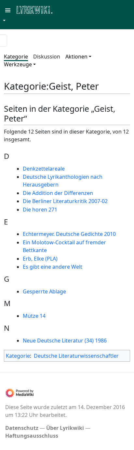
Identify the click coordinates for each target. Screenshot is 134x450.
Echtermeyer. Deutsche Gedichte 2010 (69, 234)
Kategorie (16, 56)
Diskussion (46, 56)
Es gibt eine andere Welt (52, 266)
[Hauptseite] (66, 9)
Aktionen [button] (76, 56)
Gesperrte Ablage (44, 291)
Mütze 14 (34, 315)
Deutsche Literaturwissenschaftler (76, 355)
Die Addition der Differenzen (58, 193)
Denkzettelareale (44, 168)
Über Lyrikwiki (65, 427)
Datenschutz (21, 427)
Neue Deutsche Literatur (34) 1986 (65, 340)
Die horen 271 (40, 209)
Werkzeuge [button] (18, 64)
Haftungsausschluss (31, 435)
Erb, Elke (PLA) (40, 258)
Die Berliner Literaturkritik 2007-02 (65, 201)
